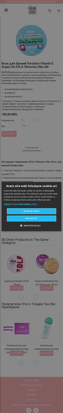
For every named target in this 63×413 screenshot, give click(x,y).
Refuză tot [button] (31, 218)
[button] (31, 204)
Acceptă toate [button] (31, 211)
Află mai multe (43, 199)
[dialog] (31, 206)
